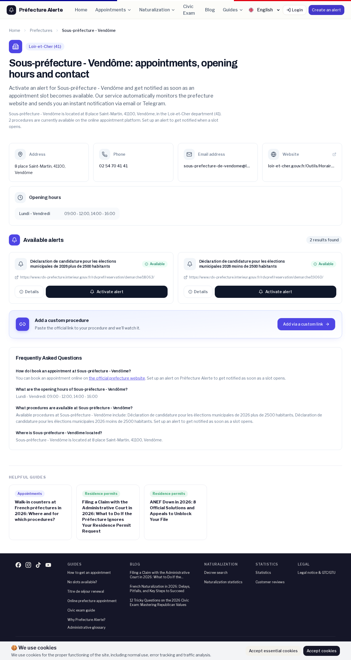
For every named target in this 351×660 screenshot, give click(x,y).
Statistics (263, 573)
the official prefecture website (117, 378)
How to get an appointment (89, 573)
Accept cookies (322, 650)
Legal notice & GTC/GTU (316, 573)
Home (81, 9)
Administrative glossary (86, 627)
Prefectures (41, 30)
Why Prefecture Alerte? (86, 620)
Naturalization (154, 9)
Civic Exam (189, 10)
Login (297, 9)
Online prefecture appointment (92, 601)
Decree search (216, 573)
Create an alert (326, 9)
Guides (230, 9)
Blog (210, 9)
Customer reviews (270, 582)
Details (32, 291)
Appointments (110, 9)
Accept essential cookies (273, 650)
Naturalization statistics (223, 582)
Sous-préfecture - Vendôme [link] (89, 30)
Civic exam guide (81, 610)
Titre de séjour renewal (85, 591)
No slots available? (82, 582)
